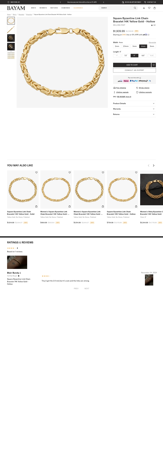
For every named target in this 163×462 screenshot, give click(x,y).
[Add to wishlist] (153, 65)
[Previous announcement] (60, 2)
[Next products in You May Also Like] (153, 165)
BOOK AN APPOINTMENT (133, 2)
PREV (76, 289)
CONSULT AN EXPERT (134, 70)
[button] (134, 79)
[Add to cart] (36, 206)
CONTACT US (151, 2)
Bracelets (21, 14)
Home (9, 14)
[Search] (135, 8)
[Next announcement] (103, 2)
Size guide (152, 42)
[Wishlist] (149, 8)
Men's (14, 14)
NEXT (86, 289)
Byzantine (29, 14)
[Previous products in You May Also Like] (149, 165)
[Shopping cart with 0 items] (154, 8)
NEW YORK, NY (15, 2)
